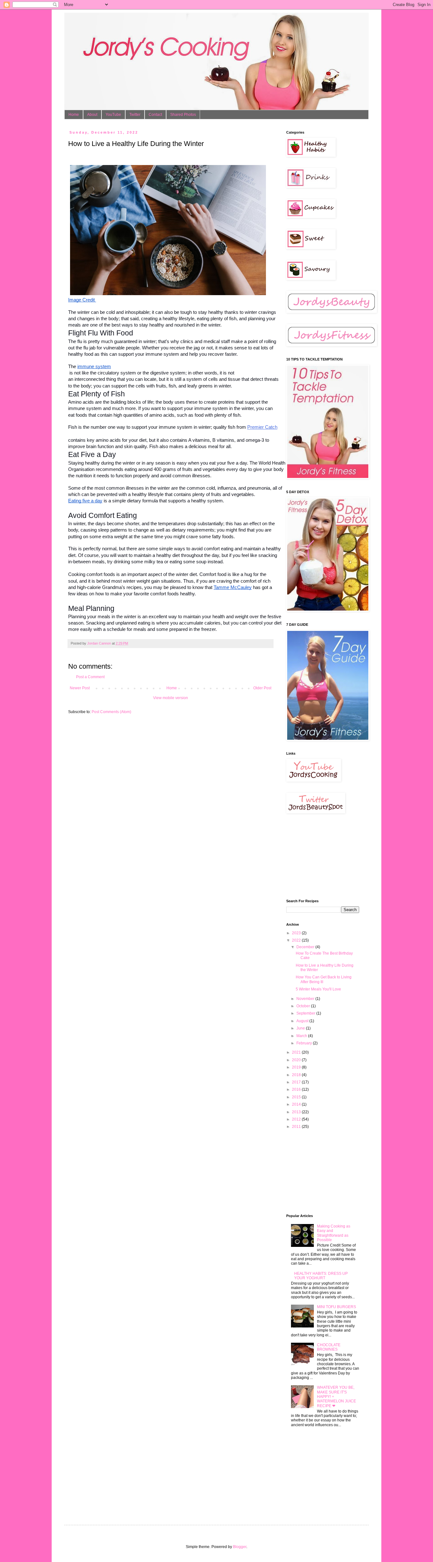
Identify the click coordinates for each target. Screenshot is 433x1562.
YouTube (113, 114)
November (305, 998)
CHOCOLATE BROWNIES (328, 1347)
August (302, 1021)
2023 (297, 933)
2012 (297, 1119)
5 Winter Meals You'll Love (318, 989)
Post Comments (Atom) (111, 712)
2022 (297, 940)
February (304, 1043)
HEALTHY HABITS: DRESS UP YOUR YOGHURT (321, 1275)
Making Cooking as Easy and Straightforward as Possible (333, 1233)
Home (73, 114)
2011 (297, 1126)
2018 (297, 1075)
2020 (297, 1060)
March (302, 1036)
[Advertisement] (318, 856)
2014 (297, 1104)
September (306, 1013)
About (92, 114)
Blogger (239, 1547)
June (301, 1028)
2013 (297, 1112)
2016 (297, 1089)
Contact (155, 114)
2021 (297, 1052)
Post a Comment (90, 677)
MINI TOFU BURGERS (336, 1307)
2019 (297, 1067)
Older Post (262, 688)
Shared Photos (183, 114)
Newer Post (80, 688)
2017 (297, 1082)
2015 (297, 1097)
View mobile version (170, 698)
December (305, 947)
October (303, 1006)
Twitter (134, 114)
